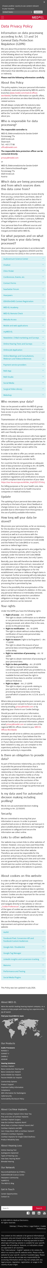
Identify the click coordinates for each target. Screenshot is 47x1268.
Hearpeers (8, 295)
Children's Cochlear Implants (12, 1134)
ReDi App (7, 371)
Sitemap (13, 1226)
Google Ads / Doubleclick (14, 947)
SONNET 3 (5, 1053)
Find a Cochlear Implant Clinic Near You (16, 1114)
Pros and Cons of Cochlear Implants (14, 1117)
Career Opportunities (9, 1194)
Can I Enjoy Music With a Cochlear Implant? (17, 1131)
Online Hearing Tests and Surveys (17, 344)
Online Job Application (12, 350)
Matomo (7, 965)
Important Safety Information (12, 1087)
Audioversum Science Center (15, 259)
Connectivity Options (9, 1081)
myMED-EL (8, 331)
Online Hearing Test (8, 1150)
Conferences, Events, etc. (14, 277)
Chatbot (6, 265)
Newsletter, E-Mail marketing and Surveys (21, 337)
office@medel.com (9, 147)
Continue (38, 12)
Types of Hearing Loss (9, 1156)
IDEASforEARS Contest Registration (18, 301)
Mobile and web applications (15, 325)
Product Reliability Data (10, 1140)
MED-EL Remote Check (13, 313)
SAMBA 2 (4, 1056)
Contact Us (5, 1197)
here (37, 1255)
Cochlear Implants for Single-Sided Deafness (18, 1137)
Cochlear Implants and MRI (11, 1128)
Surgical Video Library (12, 389)
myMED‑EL (5, 1180)
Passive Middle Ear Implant (11, 1077)
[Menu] (2, 17)
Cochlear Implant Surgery (11, 1119)
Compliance (5, 1090)
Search (39, 1208)
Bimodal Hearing (7, 1161)
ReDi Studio (8, 377)
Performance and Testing (14, 971)
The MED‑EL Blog (7, 1183)
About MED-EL (8, 1002)
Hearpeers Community (9, 1178)
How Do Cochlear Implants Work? (13, 1122)
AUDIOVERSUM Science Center (12, 1175)
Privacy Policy (23, 1226)
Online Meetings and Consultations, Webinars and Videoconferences (18, 357)
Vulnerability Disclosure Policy (12, 1099)
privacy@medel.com (9, 158)
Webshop (7, 395)
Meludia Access (10, 319)
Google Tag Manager (12, 953)
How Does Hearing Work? (10, 1159)
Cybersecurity (6, 1096)
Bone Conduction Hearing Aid (12, 1069)
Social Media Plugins (12, 977)
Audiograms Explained (9, 1153)
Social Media (8, 383)
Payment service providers (14, 365)
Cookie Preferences (10, 906)
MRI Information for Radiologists (13, 1093)
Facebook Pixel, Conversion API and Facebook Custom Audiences (18, 939)
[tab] (23, 259)
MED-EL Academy (10, 307)
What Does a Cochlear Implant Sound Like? (17, 1125)
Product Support (7, 1084)
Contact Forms (9, 283)
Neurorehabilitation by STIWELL (13, 1172)
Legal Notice (34, 1226)
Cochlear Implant (7, 1066)
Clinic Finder (8, 271)
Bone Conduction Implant (11, 1072)
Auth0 (6, 932)
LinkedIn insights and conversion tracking (21, 959)
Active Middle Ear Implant (11, 1075)
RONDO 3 (4, 1051)
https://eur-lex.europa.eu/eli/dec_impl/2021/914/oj (23, 482)
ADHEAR (4, 1059)
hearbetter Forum (11, 289)
